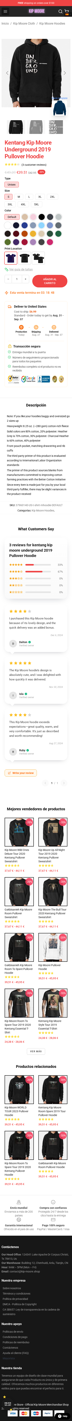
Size (7, 190)
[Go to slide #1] (16, 127)
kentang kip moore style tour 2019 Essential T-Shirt (49, 1024)
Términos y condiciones (16, 1293)
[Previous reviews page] (45, 783)
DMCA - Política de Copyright (20, 1304)
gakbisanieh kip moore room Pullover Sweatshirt (18, 913)
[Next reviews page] (63, 783)
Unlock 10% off (7, 1404)
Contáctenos (10, 1347)
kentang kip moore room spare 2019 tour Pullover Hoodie (52, 1111)
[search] (60, 11)
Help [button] (65, 1416)
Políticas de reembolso (16, 1342)
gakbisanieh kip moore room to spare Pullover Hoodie (19, 969)
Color (8, 210)
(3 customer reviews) (34, 164)
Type (8, 178)
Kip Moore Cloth (24, 23)
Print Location (13, 248)
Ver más (36, 1051)
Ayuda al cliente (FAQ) (16, 1353)
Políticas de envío (13, 1331)
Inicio (5, 23)
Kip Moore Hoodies (52, 23)
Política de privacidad (15, 1298)
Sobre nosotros (12, 1288)
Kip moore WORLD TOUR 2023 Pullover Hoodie (16, 1111)
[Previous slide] (7, 73)
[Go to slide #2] (36, 127)
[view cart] (66, 11)
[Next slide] (64, 73)
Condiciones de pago (15, 1337)
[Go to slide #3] (56, 127)
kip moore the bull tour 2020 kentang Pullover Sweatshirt (52, 913)
